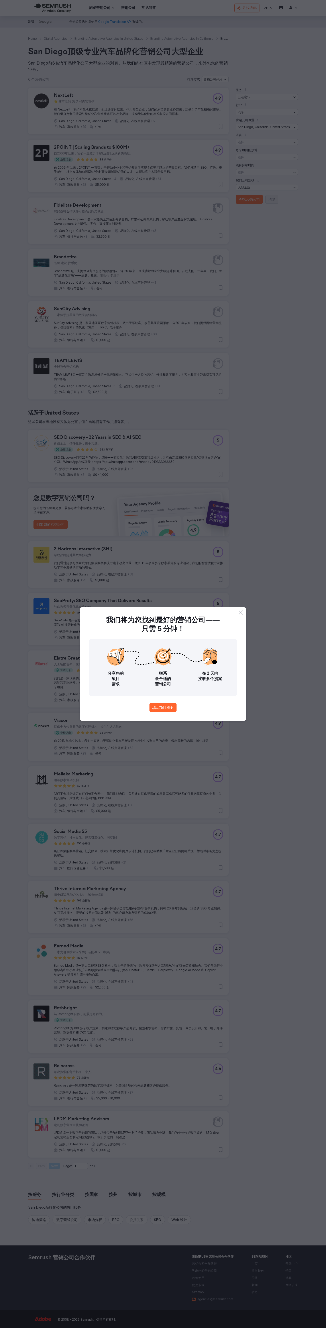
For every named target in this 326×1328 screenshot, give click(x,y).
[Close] (241, 612)
